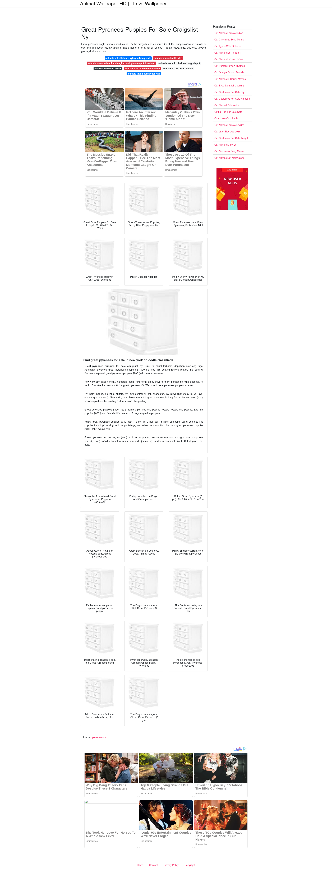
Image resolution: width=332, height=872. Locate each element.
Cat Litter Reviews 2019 (227, 131)
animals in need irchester (108, 68)
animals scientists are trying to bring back (128, 58)
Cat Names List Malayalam (229, 157)
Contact (153, 865)
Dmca (140, 865)
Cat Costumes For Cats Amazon (232, 98)
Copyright (190, 865)
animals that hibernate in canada (142, 68)
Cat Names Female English (229, 125)
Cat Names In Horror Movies (230, 79)
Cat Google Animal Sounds (229, 72)
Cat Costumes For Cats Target (231, 138)
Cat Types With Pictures (227, 46)
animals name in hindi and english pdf (179, 63)
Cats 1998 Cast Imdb (226, 118)
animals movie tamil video (168, 58)
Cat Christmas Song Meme (229, 39)
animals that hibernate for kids (144, 73)
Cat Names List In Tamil (227, 52)
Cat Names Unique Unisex (228, 59)
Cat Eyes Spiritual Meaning (229, 85)
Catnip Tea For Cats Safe (228, 111)
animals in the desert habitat (178, 68)
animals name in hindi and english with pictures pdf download (121, 63)
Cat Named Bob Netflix (226, 105)
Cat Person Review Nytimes (229, 65)
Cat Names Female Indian (228, 33)
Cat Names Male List (225, 144)
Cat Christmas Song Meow (229, 151)
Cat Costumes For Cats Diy (229, 92)
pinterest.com (99, 737)
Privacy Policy (171, 865)
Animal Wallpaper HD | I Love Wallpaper (123, 3)
